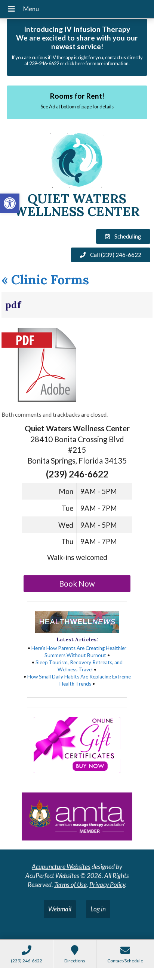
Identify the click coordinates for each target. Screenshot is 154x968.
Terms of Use (70, 884)
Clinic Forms (45, 280)
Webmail (59, 909)
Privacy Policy (107, 884)
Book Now (77, 583)
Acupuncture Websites (61, 866)
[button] (9, 203)
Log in (98, 909)
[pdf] (38, 400)
